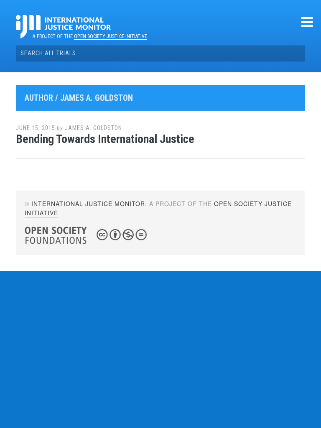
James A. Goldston (93, 128)
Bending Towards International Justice (105, 139)
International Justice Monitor (88, 203)
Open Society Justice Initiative (110, 36)
